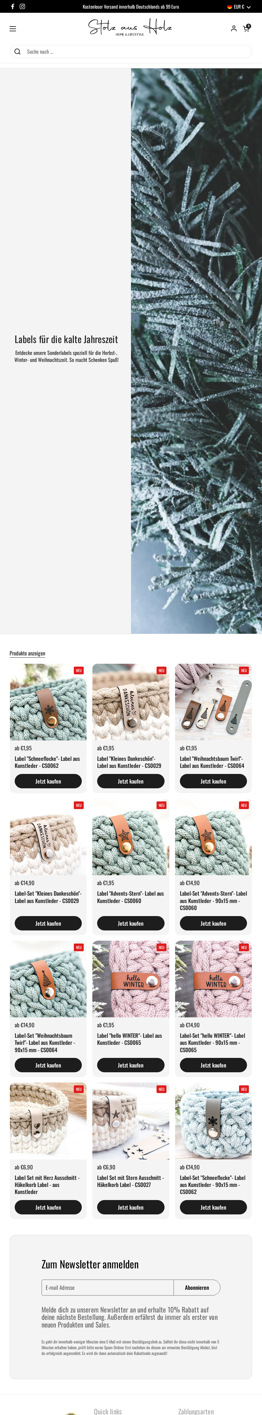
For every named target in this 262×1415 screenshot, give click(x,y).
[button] (246, 28)
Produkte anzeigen (27, 653)
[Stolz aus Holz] (131, 29)
